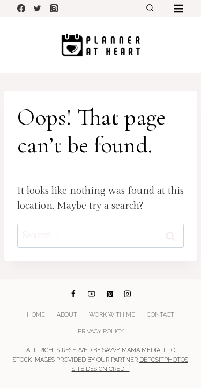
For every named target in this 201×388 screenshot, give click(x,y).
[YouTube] (91, 294)
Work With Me (112, 314)
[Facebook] (21, 8)
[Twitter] (37, 8)
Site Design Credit (101, 368)
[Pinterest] (109, 294)
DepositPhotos (163, 359)
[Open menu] (178, 8)
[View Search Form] (150, 9)
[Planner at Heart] (101, 45)
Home (36, 314)
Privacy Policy (101, 331)
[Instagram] (54, 8)
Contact (160, 314)
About (67, 314)
